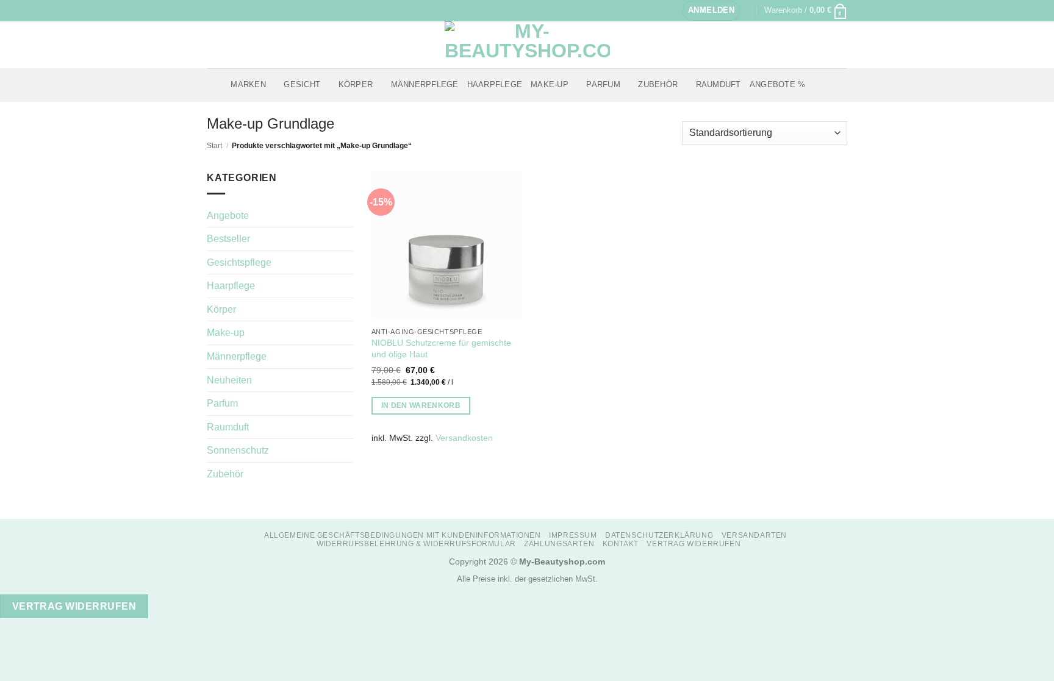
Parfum (603, 84)
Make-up (549, 84)
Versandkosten (464, 438)
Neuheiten (229, 380)
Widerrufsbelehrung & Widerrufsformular (416, 544)
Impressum (573, 535)
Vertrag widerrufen (693, 544)
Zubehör (658, 84)
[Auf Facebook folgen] (213, 10)
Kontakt (621, 544)
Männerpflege (425, 84)
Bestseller (228, 239)
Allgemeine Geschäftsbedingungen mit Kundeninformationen (402, 535)
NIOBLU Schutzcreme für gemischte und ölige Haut (441, 348)
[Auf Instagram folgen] (224, 10)
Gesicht (302, 84)
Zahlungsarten (559, 544)
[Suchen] (818, 84)
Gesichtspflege (239, 262)
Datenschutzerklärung (659, 535)
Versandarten (754, 535)
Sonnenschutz (238, 450)
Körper (356, 84)
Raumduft (718, 84)
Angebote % (778, 84)
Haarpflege (495, 84)
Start (214, 145)
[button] (711, 11)
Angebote (228, 215)
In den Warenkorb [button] (421, 405)
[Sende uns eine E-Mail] (236, 10)
